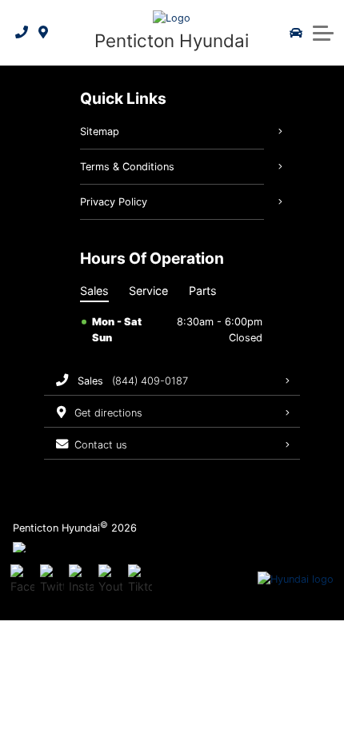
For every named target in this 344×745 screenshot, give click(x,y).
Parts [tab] (203, 290)
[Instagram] (81, 580)
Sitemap (99, 131)
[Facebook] (22, 580)
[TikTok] (140, 580)
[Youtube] (110, 580)
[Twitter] (52, 580)
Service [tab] (148, 290)
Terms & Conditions (127, 167)
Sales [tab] (94, 290)
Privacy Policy (113, 202)
